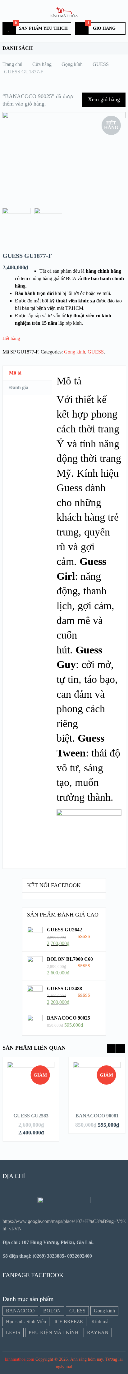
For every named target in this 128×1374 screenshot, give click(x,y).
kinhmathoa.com (19, 1359)
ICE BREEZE (68, 1321)
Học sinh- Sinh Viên (26, 1321)
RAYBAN (97, 1332)
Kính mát (100, 1321)
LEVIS (13, 1332)
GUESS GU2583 (30, 1115)
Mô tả (15, 372)
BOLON (52, 1310)
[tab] (27, 373)
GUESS (96, 351)
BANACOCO (20, 1310)
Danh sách (17, 48)
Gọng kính (74, 351)
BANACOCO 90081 (97, 1115)
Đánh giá (18, 387)
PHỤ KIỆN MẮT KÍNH (54, 1332)
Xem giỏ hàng (104, 99)
